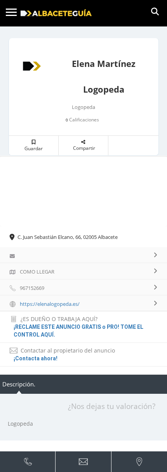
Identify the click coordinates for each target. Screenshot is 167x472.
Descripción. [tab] (18, 384)
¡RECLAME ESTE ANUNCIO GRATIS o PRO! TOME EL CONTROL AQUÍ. (78, 331)
